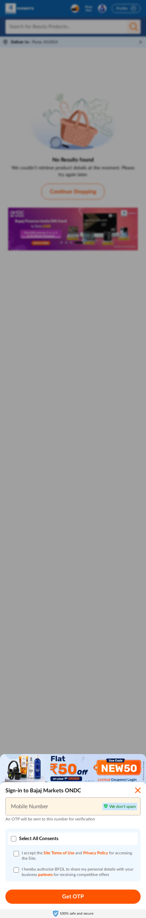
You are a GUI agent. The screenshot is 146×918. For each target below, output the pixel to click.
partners (46, 875)
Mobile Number (29, 806)
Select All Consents (38, 838)
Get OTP (73, 896)
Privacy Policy (96, 853)
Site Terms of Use (58, 853)
